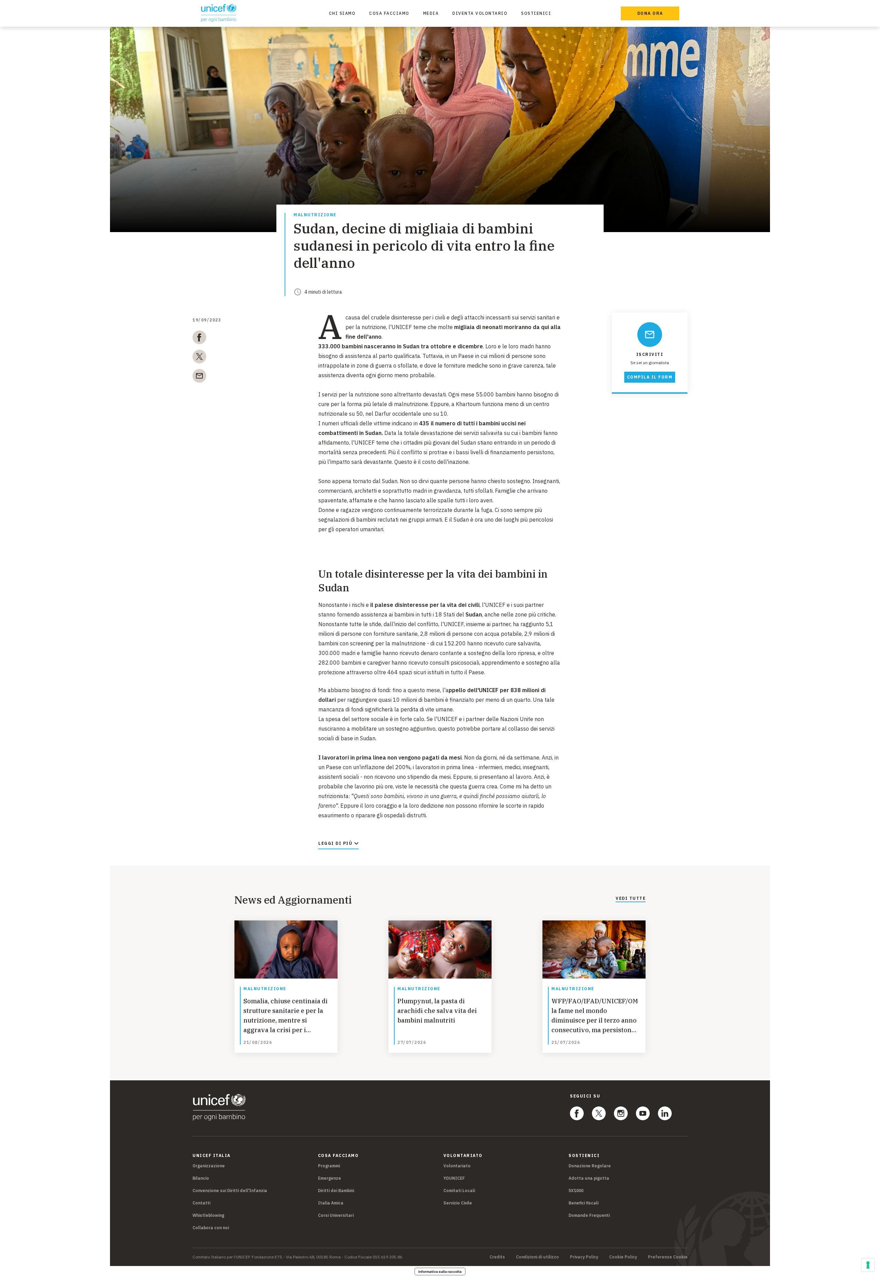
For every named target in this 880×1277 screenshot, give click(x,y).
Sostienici (536, 13)
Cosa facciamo (389, 13)
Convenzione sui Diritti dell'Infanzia (229, 1190)
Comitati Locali (459, 1190)
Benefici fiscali (583, 1202)
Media (431, 13)
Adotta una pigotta (589, 1178)
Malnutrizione (315, 215)
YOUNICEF (454, 1178)
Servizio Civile (457, 1202)
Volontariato (457, 1165)
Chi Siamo (342, 13)
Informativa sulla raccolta (440, 1271)
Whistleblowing (208, 1215)
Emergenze (329, 1178)
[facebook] (199, 338)
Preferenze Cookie (668, 1257)
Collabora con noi (210, 1227)
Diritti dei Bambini (336, 1190)
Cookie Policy (623, 1257)
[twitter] (199, 358)
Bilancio (200, 1178)
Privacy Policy (584, 1257)
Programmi (329, 1165)
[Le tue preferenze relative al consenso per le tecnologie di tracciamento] (867, 1264)
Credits (497, 1257)
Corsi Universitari (336, 1215)
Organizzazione (208, 1165)
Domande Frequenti (589, 1215)
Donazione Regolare (590, 1165)
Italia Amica (330, 1202)
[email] (199, 377)
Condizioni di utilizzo (537, 1257)
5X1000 (576, 1190)
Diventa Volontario (479, 13)
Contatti (201, 1202)
